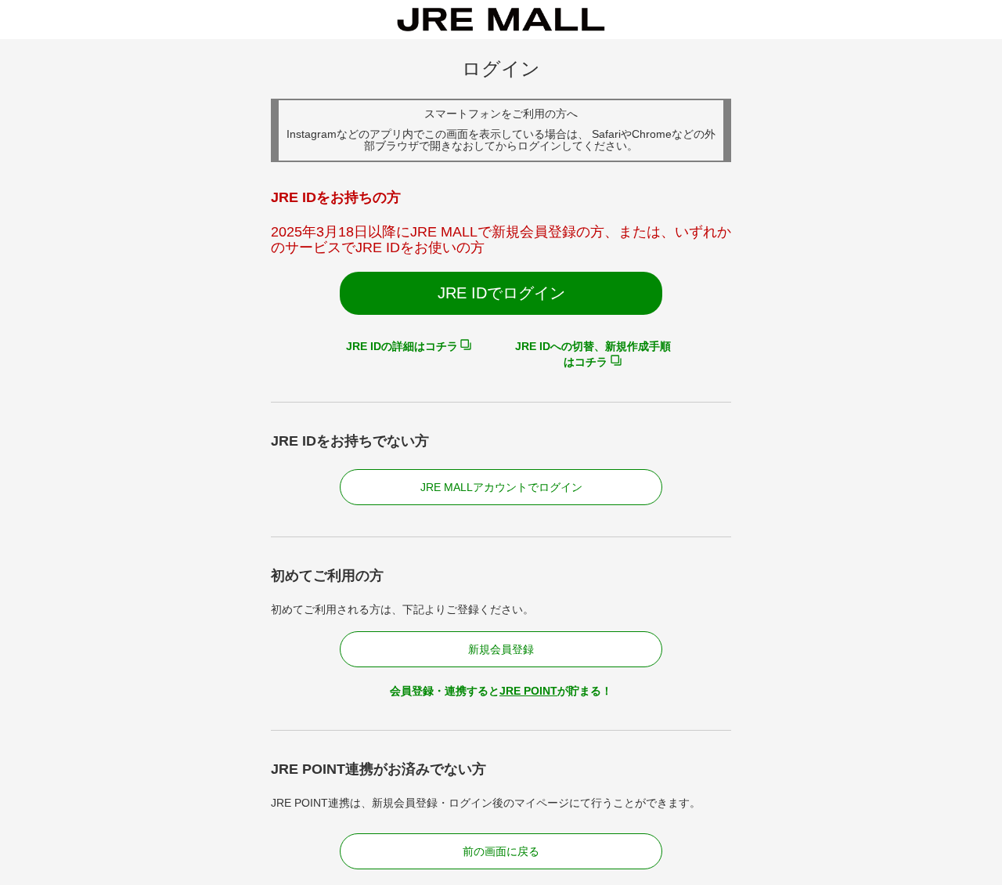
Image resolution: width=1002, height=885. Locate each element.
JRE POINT (528, 691)
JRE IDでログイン (501, 293)
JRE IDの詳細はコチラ (402, 346)
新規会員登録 (501, 649)
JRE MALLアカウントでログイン (501, 487)
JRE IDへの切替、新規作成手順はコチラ (593, 354)
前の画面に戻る (501, 851)
